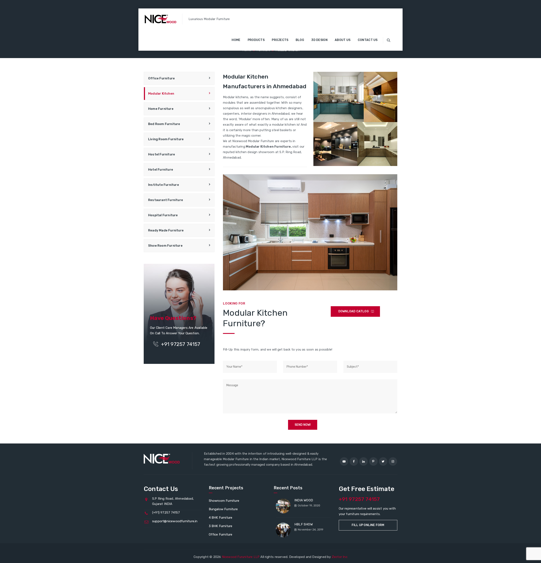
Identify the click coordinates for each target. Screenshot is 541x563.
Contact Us (368, 40)
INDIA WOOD (303, 500)
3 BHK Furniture (220, 526)
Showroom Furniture (224, 501)
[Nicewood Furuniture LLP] (160, 19)
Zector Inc (339, 557)
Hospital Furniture (163, 215)
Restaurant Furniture (165, 200)
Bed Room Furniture (164, 124)
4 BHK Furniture (220, 517)
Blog (300, 40)
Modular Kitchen (161, 93)
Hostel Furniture (161, 154)
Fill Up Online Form (368, 525)
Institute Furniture (163, 185)
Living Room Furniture (166, 139)
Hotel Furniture (160, 169)
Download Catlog (353, 311)
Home (236, 40)
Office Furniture (161, 78)
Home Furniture (161, 109)
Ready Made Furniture (166, 230)
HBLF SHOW (303, 524)
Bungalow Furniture (223, 509)
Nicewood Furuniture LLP (241, 557)
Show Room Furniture (165, 246)
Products (256, 40)
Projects (280, 40)
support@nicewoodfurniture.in (175, 521)
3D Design (319, 40)
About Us (342, 40)
